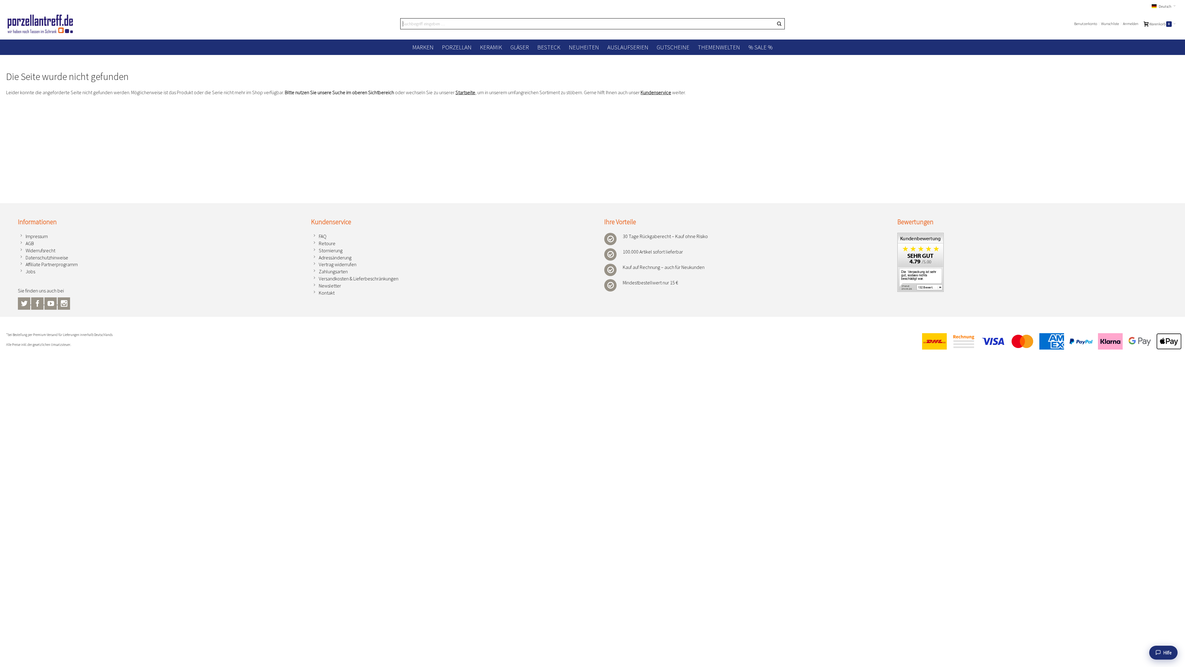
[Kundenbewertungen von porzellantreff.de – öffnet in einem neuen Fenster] (920, 236)
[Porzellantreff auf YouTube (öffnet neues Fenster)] (51, 303)
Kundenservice (656, 92)
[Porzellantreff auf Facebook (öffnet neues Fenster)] (37, 303)
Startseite (465, 92)
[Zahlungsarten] (1049, 341)
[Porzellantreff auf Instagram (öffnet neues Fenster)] (64, 303)
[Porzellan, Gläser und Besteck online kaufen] (40, 23)
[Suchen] (779, 24)
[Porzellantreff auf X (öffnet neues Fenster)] (24, 303)
